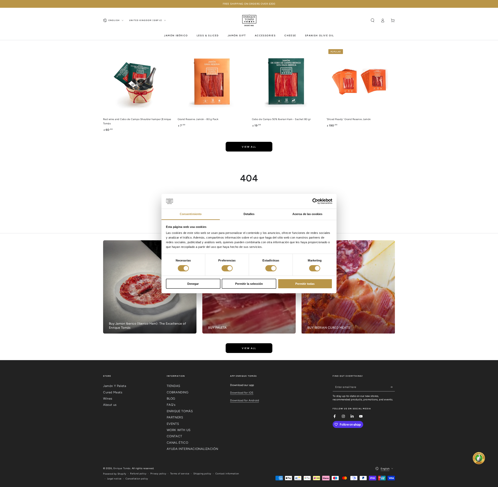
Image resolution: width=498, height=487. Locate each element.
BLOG (171, 398)
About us (110, 405)
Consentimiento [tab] (191, 214)
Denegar (193, 283)
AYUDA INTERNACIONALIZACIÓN (192, 449)
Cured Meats (112, 392)
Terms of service (179, 473)
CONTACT (174, 436)
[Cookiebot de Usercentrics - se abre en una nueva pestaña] (315, 201)
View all (249, 146)
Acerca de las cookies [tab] (307, 214)
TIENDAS (173, 386)
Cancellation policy (136, 478)
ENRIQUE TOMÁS (180, 411)
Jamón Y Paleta (114, 386)
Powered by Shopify (114, 473)
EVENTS (173, 424)
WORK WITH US (179, 430)
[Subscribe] (392, 387)
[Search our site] (372, 20)
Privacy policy (158, 473)
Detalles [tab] (249, 214)
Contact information (227, 473)
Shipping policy (202, 473)
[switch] (227, 268)
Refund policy (138, 473)
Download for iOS (241, 392)
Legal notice (114, 478)
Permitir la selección (249, 283)
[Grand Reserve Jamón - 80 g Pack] (212, 81)
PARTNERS (175, 417)
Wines (107, 398)
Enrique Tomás (122, 468)
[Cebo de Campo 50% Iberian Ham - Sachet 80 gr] (286, 81)
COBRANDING (178, 392)
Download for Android (244, 400)
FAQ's (171, 405)
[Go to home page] (249, 20)
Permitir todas (305, 283)
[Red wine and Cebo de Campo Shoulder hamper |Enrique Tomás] (137, 81)
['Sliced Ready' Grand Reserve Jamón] (360, 81)
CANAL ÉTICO (177, 442)
